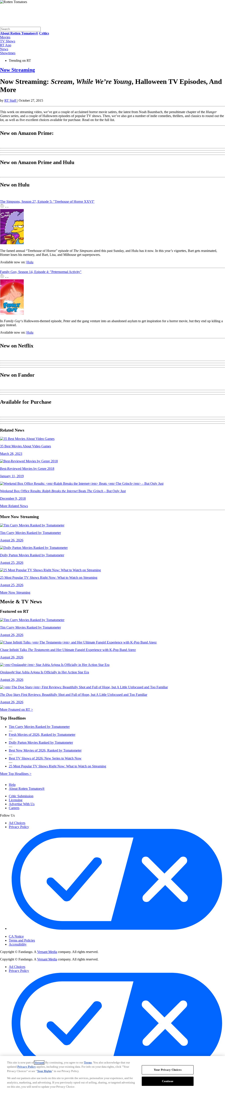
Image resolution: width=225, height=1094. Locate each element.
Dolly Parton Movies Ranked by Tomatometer (41, 742)
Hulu (29, 262)
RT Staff (10, 100)
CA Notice (16, 936)
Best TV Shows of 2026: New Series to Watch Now (45, 758)
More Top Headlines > (15, 774)
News (4, 49)
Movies (5, 37)
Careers (14, 808)
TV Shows (7, 41)
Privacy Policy (19, 827)
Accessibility (18, 944)
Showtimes (7, 53)
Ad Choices (17, 823)
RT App (5, 45)
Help (12, 785)
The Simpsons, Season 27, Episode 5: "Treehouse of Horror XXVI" (47, 201)
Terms (88, 1062)
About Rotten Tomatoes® (27, 788)
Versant (39, 1062)
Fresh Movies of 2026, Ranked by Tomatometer (42, 734)
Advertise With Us (21, 804)
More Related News (14, 506)
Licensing (15, 800)
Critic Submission (21, 796)
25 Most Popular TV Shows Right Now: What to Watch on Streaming (57, 766)
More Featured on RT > (16, 709)
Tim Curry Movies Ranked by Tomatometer (39, 727)
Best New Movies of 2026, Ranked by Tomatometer (45, 750)
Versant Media (47, 952)
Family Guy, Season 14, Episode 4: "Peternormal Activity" (41, 272)
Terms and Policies (22, 940)
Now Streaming (17, 70)
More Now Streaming (15, 592)
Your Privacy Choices (27, 932)
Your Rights (44, 1071)
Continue (167, 1081)
